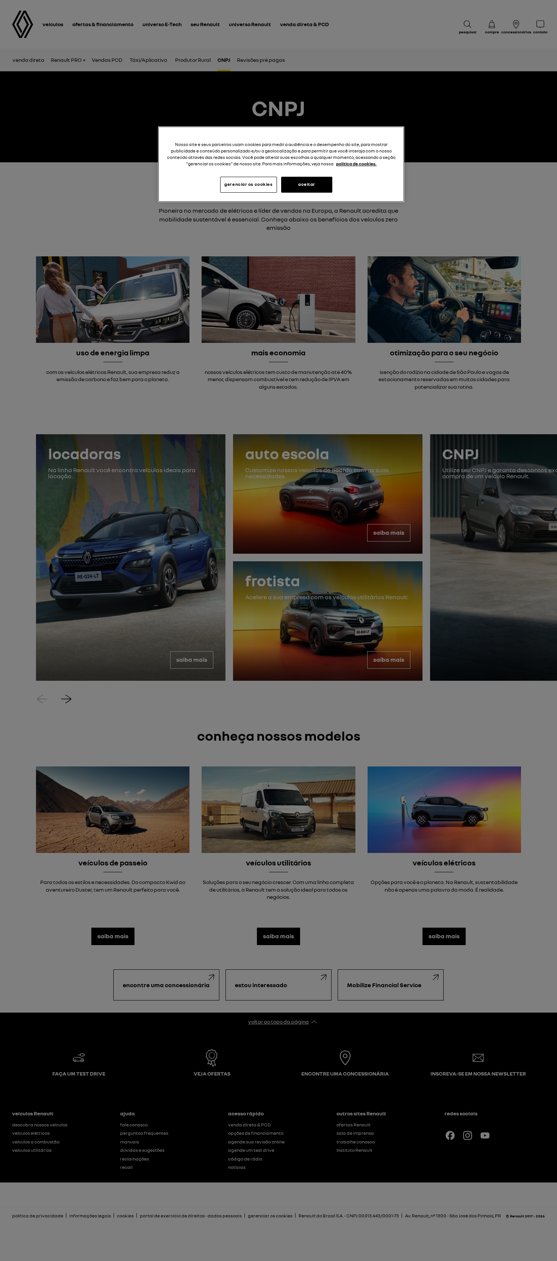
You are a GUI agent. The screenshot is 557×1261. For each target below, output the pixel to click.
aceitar (306, 184)
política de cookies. (356, 163)
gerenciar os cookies (248, 184)
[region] (281, 164)
